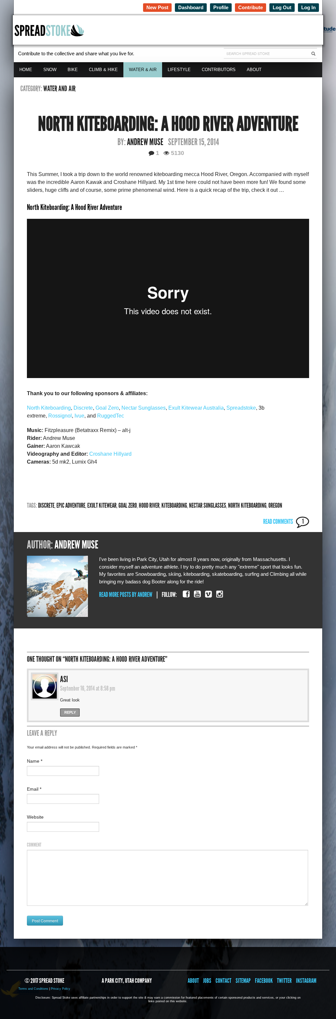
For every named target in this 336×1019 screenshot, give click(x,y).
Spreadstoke (241, 408)
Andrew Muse (145, 142)
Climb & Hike (103, 69)
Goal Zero (107, 408)
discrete (46, 505)
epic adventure (70, 505)
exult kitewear (101, 505)
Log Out (282, 7)
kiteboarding (174, 505)
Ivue (79, 416)
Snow (49, 69)
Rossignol (60, 416)
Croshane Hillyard (110, 454)
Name (34, 761)
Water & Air (143, 69)
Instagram (306, 980)
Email (34, 789)
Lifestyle (179, 69)
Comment (34, 845)
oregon (275, 505)
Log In (308, 7)
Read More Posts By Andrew (125, 595)
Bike (73, 69)
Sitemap (243, 980)
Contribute (250, 7)
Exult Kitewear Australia (196, 408)
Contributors (219, 69)
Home (25, 69)
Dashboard (190, 7)
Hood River (149, 505)
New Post (157, 7)
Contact (223, 980)
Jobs (207, 980)
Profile (220, 7)
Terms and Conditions (33, 988)
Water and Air (59, 88)
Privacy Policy (60, 988)
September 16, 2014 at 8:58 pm (87, 688)
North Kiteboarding (49, 408)
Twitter (284, 980)
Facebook (264, 980)
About (254, 69)
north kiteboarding (247, 505)
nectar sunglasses (207, 505)
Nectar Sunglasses (143, 408)
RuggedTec (110, 416)
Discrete (83, 408)
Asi (64, 679)
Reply (70, 712)
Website (35, 817)
